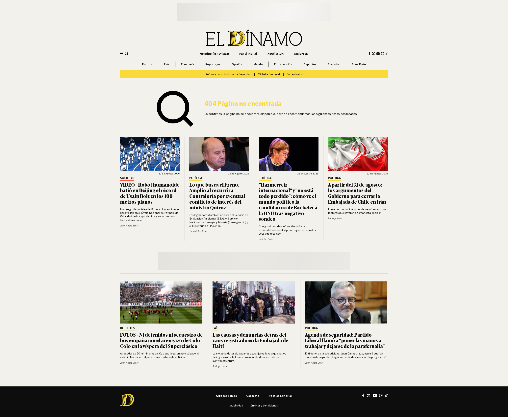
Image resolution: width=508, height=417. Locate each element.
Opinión (237, 64)
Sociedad (334, 64)
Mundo (258, 64)
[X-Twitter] (373, 53)
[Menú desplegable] (121, 53)
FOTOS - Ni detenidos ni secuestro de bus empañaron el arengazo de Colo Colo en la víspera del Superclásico (161, 340)
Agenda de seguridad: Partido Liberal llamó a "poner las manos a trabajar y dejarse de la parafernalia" (345, 340)
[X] (368, 395)
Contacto (252, 395)
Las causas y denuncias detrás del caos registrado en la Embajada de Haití (250, 340)
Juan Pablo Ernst (129, 225)
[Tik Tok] (386, 395)
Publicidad (236, 405)
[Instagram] (382, 53)
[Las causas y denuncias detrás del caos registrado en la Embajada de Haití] (254, 302)
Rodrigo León (266, 239)
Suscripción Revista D (214, 53)
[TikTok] (387, 53)
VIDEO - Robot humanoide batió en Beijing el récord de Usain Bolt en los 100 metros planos (149, 193)
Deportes (309, 64)
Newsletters (275, 53)
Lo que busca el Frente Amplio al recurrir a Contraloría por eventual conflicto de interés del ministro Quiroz (217, 196)
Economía (187, 64)
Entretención (283, 64)
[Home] (254, 37)
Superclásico (295, 74)
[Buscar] (126, 53)
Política (147, 64)
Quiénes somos (226, 395)
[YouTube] (378, 53)
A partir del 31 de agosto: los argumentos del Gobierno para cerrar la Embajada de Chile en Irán (357, 193)
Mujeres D (301, 53)
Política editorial (280, 395)
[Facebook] (369, 53)
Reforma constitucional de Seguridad (228, 74)
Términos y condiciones (263, 405)
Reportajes (212, 64)
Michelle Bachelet (269, 74)
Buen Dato (359, 64)
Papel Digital (248, 53)
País (166, 64)
